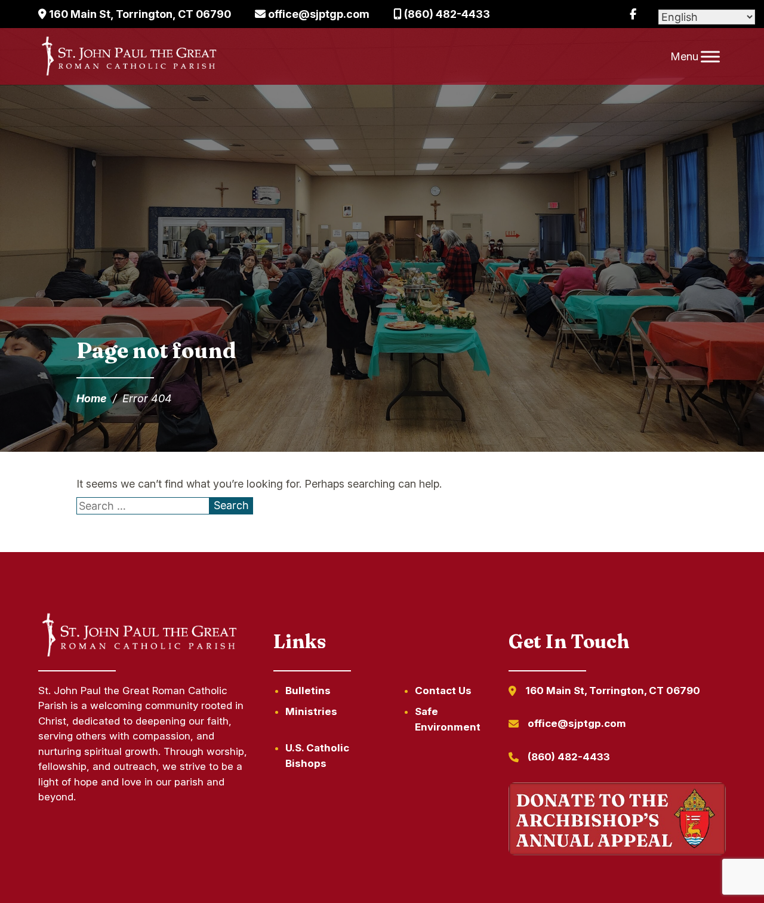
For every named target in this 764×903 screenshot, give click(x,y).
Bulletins (308, 690)
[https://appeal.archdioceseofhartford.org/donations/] (617, 820)
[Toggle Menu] (710, 56)
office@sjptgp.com (317, 14)
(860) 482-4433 (446, 14)
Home (91, 398)
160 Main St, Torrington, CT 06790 (139, 14)
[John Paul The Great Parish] (128, 56)
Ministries (311, 711)
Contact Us (443, 690)
